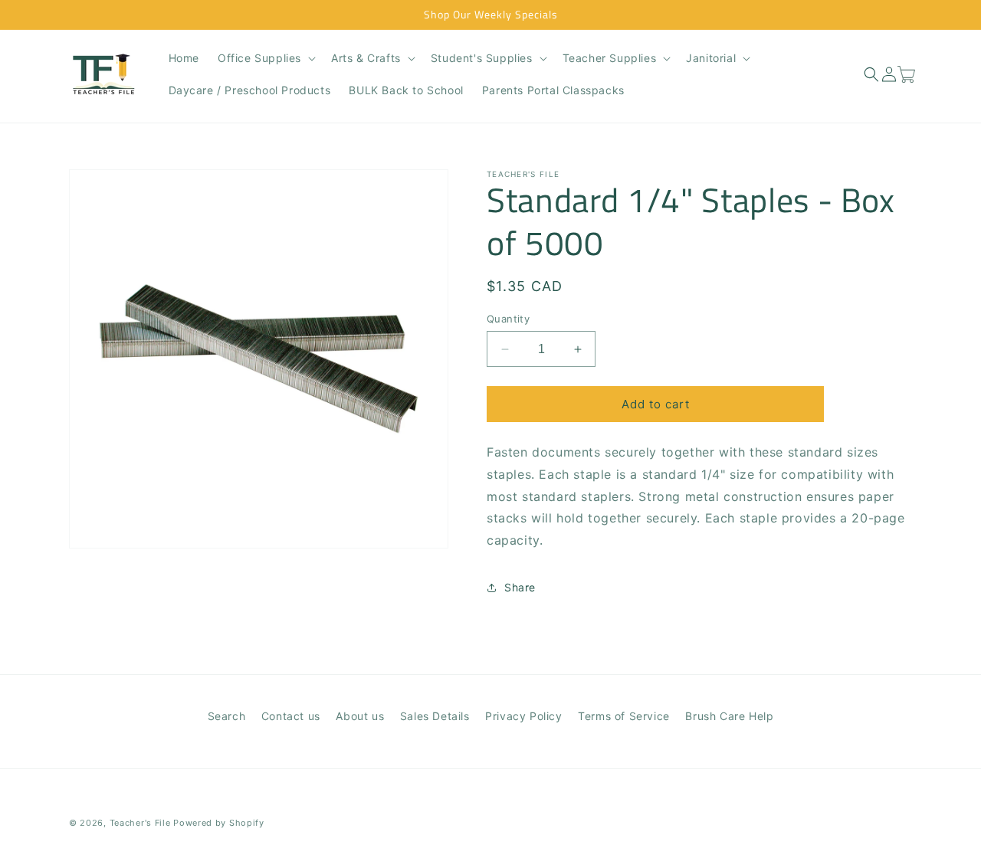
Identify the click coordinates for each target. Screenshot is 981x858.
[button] (265, 58)
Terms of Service (624, 715)
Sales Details (435, 715)
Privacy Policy (523, 715)
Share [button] (520, 587)
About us (360, 715)
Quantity (508, 319)
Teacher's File (140, 822)
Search (227, 715)
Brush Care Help (729, 715)
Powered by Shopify (218, 822)
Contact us (290, 715)
